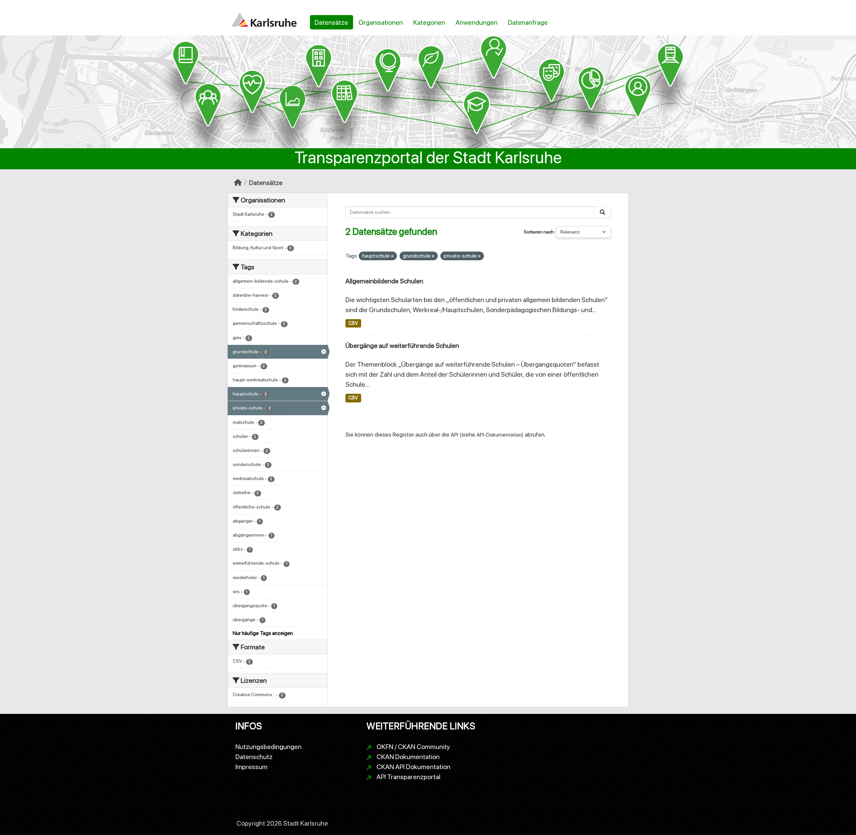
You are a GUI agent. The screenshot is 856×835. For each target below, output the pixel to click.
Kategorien (429, 22)
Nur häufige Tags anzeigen (263, 633)
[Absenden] (602, 212)
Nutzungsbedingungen (268, 747)
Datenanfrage (528, 22)
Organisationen (380, 22)
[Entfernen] (392, 256)
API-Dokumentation (499, 435)
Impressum (251, 767)
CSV (353, 323)
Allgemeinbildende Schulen (384, 281)
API (454, 435)
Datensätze (331, 22)
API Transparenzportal (408, 777)
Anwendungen (476, 22)
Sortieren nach (539, 232)
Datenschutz (254, 757)
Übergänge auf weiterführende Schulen (402, 346)
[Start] (238, 183)
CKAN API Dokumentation (413, 767)
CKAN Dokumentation (408, 757)
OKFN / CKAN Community (413, 747)
